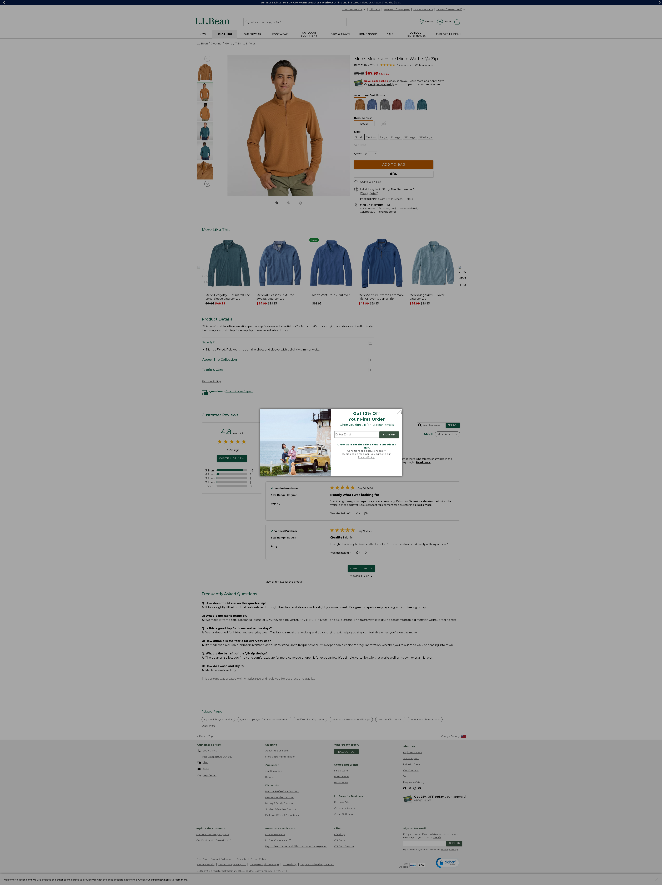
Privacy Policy (366, 457)
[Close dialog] (398, 411)
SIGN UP (389, 434)
